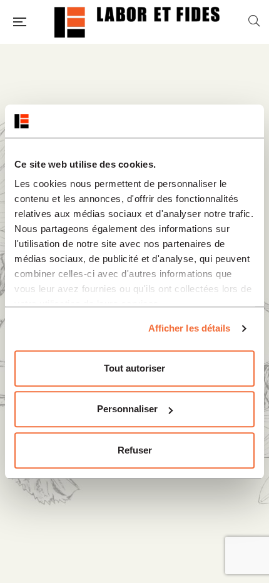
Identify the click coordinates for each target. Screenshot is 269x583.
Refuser (135, 450)
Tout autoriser (134, 368)
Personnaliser (127, 408)
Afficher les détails (189, 328)
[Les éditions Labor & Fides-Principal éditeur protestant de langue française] (137, 22)
